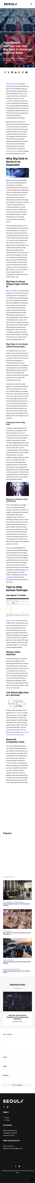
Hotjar (11, 393)
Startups (10, 997)
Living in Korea (10, 902)
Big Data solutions (17, 524)
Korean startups (16, 713)
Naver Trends (10, 620)
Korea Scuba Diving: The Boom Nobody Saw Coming (17, 962)
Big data (20, 435)
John (9, 60)
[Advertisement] (17, 810)
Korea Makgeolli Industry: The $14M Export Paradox (16, 904)
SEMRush (9, 763)
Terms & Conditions (24, 1170)
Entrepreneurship (7, 969)
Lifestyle (17, 902)
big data (12, 86)
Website (5, 1075)
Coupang (10, 240)
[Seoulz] (10, 4)
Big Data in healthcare (12, 290)
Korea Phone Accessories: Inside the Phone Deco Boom (17, 933)
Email (5, 1066)
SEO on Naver (20, 645)
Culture (5, 902)
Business (21, 902)
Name (5, 1057)
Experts (22, 58)
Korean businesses (11, 84)
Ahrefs (16, 763)
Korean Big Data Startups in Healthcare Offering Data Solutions (17, 1016)
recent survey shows (12, 151)
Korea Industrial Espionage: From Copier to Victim (16, 971)
